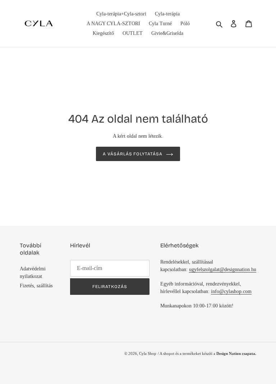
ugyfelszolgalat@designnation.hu (222, 269)
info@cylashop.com (231, 291)
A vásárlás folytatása (132, 153)
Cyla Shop (147, 353)
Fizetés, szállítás (36, 285)
